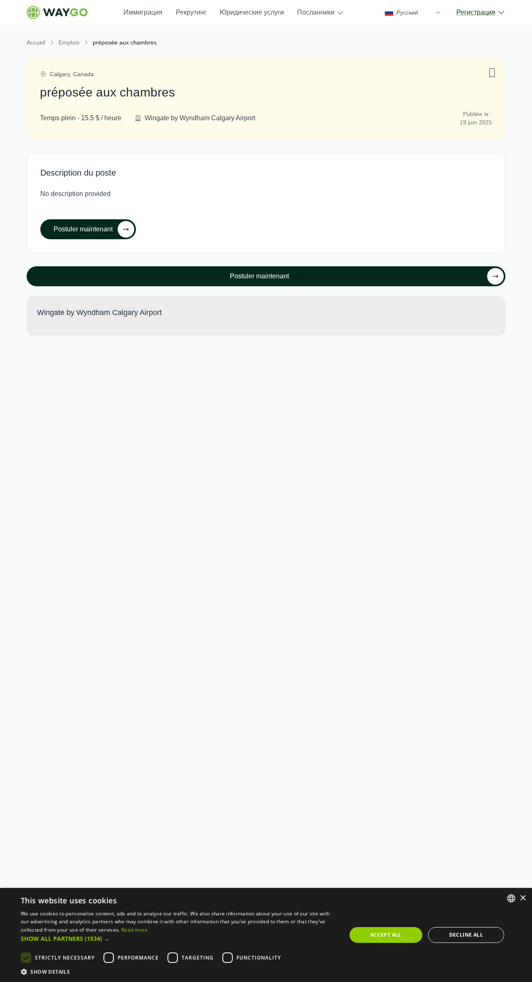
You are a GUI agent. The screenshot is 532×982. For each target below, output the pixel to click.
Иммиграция (143, 12)
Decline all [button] (466, 934)
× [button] (523, 898)
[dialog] (266, 935)
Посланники (316, 12)
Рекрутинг (191, 12)
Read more (134, 929)
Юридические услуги (252, 12)
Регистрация (475, 12)
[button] (179, 938)
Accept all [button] (385, 934)
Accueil (36, 42)
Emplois (69, 42)
